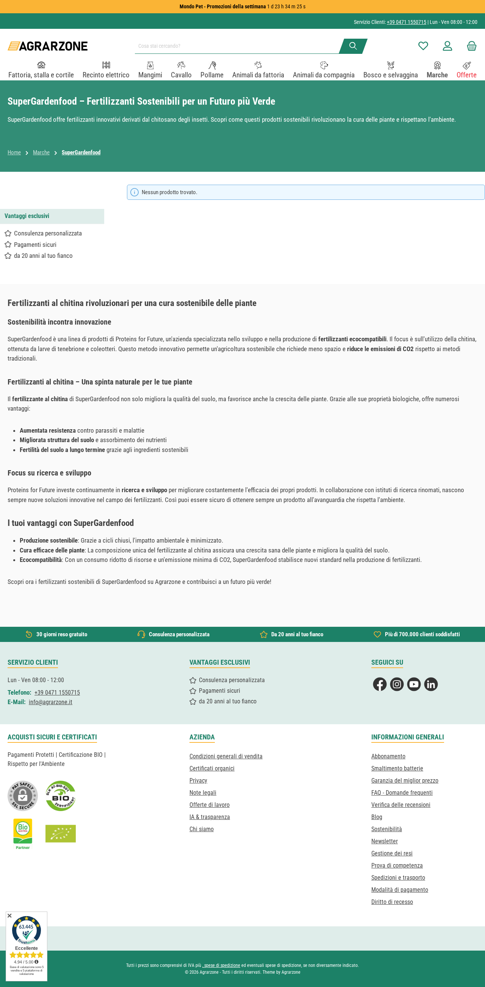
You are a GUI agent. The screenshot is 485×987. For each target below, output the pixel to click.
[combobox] (240, 46)
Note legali (202, 792)
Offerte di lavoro (209, 804)
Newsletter (384, 841)
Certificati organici (212, 768)
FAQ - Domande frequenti (402, 792)
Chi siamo (201, 829)
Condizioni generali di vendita (226, 756)
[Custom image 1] (60, 796)
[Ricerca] (353, 46)
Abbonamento (388, 756)
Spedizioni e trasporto (398, 877)
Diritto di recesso (392, 901)
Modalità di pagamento (399, 889)
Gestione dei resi (392, 853)
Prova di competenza (397, 865)
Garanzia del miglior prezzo (404, 780)
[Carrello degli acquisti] (469, 46)
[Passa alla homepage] (48, 46)
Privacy (198, 780)
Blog (376, 817)
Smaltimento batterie (397, 768)
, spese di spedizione (221, 965)
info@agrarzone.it (50, 702)
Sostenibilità (386, 829)
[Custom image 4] (60, 834)
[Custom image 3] (23, 834)
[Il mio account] (447, 46)
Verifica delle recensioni (400, 804)
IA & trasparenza (209, 817)
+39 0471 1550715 (406, 22)
